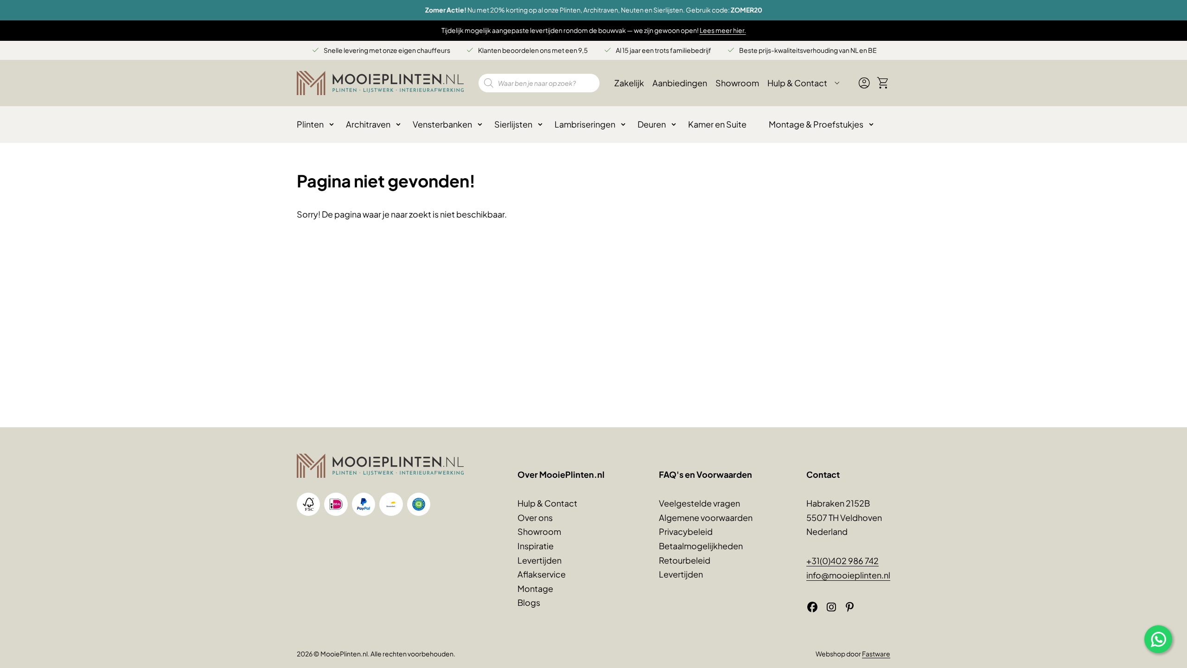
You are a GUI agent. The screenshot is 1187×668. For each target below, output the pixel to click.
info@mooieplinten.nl (848, 575)
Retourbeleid (684, 560)
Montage (535, 588)
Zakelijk (629, 82)
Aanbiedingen (679, 82)
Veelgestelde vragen (699, 503)
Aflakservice (541, 574)
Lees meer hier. (723, 30)
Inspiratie (535, 545)
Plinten (310, 124)
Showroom (737, 82)
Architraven (368, 124)
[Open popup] (1158, 639)
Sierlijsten (513, 124)
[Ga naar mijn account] (864, 87)
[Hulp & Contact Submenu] (837, 83)
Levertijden (539, 560)
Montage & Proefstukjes (816, 124)
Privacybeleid (686, 531)
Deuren (652, 124)
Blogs (528, 602)
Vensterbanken (442, 124)
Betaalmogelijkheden (701, 545)
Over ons (535, 517)
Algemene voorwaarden (706, 517)
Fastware (876, 653)
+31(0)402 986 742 (842, 560)
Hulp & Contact (797, 82)
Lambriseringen (585, 124)
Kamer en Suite (717, 124)
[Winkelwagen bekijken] (883, 83)
